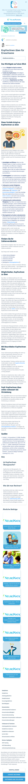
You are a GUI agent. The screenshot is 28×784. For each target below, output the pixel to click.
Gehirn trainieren (6, 196)
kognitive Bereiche (20, 363)
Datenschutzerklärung (6, 761)
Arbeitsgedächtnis (14, 262)
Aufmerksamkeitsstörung (8, 748)
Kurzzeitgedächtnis (7, 701)
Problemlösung (11, 222)
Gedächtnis (14, 190)
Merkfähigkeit (5, 703)
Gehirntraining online (15, 498)
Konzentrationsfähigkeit (8, 192)
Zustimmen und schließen (14, 779)
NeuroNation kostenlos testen (13, 23)
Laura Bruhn (12, 45)
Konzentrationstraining (8, 715)
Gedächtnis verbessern (8, 731)
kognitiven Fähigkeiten (8, 188)
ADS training (5, 742)
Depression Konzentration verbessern (11, 717)
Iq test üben (5, 734)
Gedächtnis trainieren (7, 729)
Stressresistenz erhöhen (8, 736)
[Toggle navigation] (24, 23)
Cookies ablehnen (14, 774)
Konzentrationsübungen (8, 720)
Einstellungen (14, 770)
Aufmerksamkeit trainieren (9, 709)
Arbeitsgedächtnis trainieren (8, 426)
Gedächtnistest (6, 698)
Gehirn (13, 308)
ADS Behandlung (6, 745)
